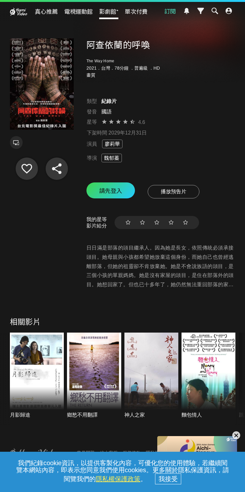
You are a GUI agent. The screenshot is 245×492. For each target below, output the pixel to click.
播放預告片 (173, 191)
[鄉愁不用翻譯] (94, 376)
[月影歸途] (37, 376)
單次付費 (136, 11)
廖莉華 (112, 144)
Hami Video (18, 11)
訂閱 (170, 11)
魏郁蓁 (111, 158)
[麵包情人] (209, 376)
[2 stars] (142, 222)
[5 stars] (185, 222)
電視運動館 (78, 11)
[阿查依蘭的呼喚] (27, 169)
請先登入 (110, 190)
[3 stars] (157, 222)
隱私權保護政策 (118, 478)
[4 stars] (171, 222)
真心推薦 (46, 11)
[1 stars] (128, 222)
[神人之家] (151, 376)
